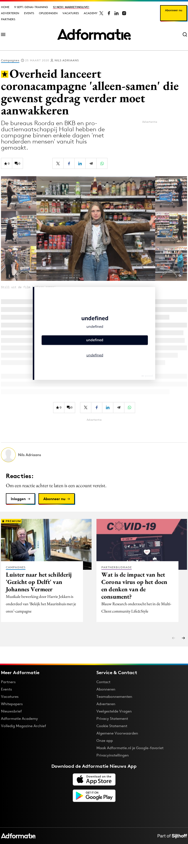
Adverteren (10, 13)
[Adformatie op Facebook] (109, 13)
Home (5, 7)
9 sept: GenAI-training (31, 7)
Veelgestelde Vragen (114, 711)
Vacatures (70, 13)
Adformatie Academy (19, 718)
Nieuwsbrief (11, 711)
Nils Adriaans (67, 60)
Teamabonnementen (114, 696)
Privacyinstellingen (112, 755)
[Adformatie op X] (101, 13)
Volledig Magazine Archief (23, 725)
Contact (103, 682)
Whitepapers (12, 704)
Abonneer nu (173, 10)
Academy (90, 13)
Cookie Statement (111, 725)
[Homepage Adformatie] (94, 34)
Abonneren (105, 689)
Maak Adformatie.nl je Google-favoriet (130, 747)
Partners (8, 19)
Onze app (104, 740)
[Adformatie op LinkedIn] (116, 13)
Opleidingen (48, 13)
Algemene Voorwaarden (117, 733)
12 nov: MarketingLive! (71, 7)
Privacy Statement (112, 718)
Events (29, 13)
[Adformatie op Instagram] (124, 13)
